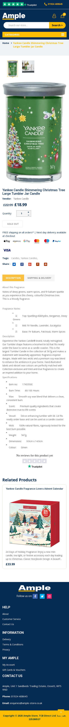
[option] (12, 68)
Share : (6, 263)
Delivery (6, 639)
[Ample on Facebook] (35, 596)
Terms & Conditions (12, 644)
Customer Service (11, 619)
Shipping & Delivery (39, 277)
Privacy (6, 649)
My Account (8, 664)
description (13, 277)
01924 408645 (55, 3)
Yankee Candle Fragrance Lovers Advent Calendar (34, 488)
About (5, 613)
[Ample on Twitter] (42, 596)
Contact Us (8, 624)
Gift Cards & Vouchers (13, 669)
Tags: (5, 258)
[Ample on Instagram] (49, 596)
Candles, (15, 258)
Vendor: (6, 198)
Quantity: (7, 213)
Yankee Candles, (29, 258)
